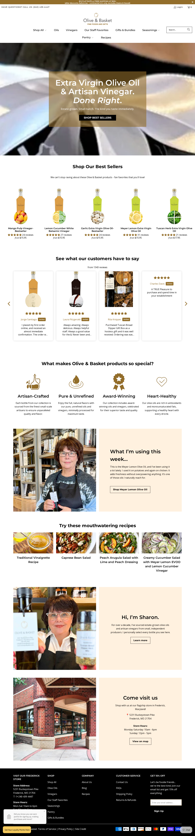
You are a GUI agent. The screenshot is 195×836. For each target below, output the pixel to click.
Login (180, 7)
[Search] (188, 30)
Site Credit (80, 829)
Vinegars (52, 794)
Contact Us (122, 782)
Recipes (86, 794)
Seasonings (54, 805)
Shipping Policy (124, 794)
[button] (40, 30)
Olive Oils (52, 788)
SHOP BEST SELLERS (97, 117)
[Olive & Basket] (97, 19)
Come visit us (140, 698)
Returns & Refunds (126, 800)
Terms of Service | (48, 829)
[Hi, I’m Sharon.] (54, 628)
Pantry (51, 811)
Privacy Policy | (66, 829)
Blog (84, 788)
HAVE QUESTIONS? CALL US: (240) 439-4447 (25, 7)
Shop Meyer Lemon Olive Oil (130, 489)
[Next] (189, 213)
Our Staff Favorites (58, 800)
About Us (87, 782)
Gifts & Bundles (56, 817)
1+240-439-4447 (24, 796)
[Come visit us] (54, 719)
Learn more (140, 640)
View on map (140, 741)
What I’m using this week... (135, 455)
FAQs (118, 788)
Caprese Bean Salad (76, 557)
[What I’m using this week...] (54, 470)
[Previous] (6, 213)
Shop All (52, 782)
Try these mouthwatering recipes (97, 525)
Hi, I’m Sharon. (140, 617)
